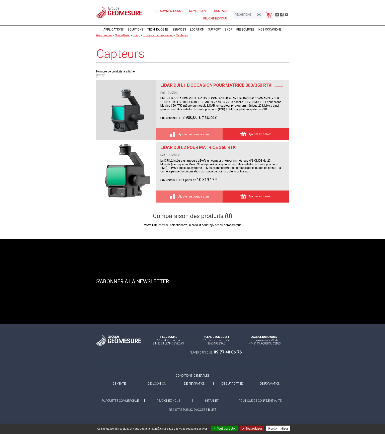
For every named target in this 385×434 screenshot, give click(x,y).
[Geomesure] (119, 17)
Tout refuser (253, 428)
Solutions (135, 29)
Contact (221, 11)
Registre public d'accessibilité (192, 409)
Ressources (245, 29)
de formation (270, 383)
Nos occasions (270, 29)
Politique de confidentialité (260, 400)
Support (214, 29)
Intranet (212, 400)
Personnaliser (278, 428)
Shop (228, 29)
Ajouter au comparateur (193, 134)
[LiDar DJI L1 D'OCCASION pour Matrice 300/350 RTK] (126, 110)
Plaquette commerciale (120, 400)
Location (197, 29)
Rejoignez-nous (215, 18)
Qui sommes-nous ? (169, 11)
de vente (119, 383)
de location (157, 383)
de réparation (194, 383)
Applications (113, 29)
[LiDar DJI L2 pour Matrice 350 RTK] (126, 172)
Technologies (158, 29)
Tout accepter (226, 428)
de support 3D (232, 383)
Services (179, 29)
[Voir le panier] (269, 15)
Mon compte (198, 11)
